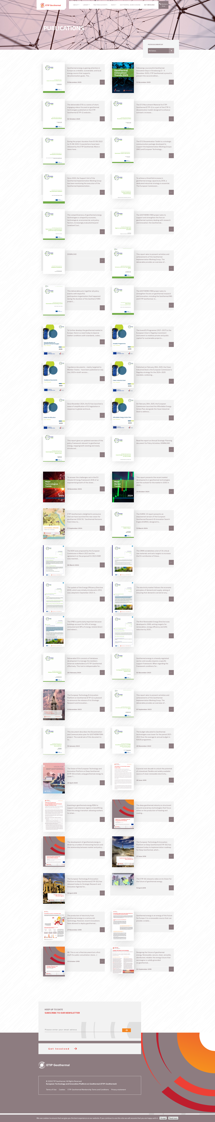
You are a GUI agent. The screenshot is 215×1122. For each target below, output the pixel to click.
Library (86, 5)
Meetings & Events (100, 5)
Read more (173, 1118)
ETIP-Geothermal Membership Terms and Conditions (88, 1089)
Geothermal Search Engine (130, 5)
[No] (212, 1118)
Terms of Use (51, 1089)
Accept (163, 1118)
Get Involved (149, 5)
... (102, 82)
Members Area (164, 5)
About (75, 5)
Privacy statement (118, 1089)
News (113, 5)
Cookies (62, 1089)
